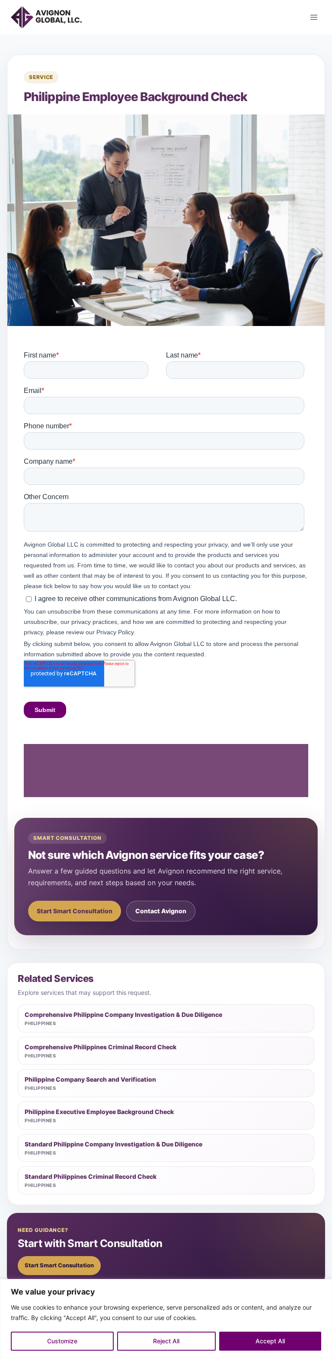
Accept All (270, 1341)
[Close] (323, 1286)
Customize (62, 1341)
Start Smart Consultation (74, 911)
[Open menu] (314, 17)
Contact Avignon (160, 911)
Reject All (166, 1341)
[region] (166, 1318)
